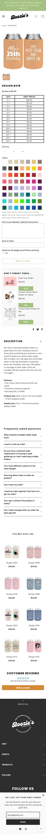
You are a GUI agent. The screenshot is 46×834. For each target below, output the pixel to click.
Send (23, 822)
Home (4, 25)
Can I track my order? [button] (13, 484)
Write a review (23, 687)
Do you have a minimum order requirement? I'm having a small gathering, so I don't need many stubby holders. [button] (21, 455)
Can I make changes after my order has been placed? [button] (21, 511)
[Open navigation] (3, 16)
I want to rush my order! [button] (14, 444)
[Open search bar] (36, 16)
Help (4, 744)
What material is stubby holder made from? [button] (20, 436)
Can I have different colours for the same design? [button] (19, 467)
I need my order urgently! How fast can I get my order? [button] (22, 492)
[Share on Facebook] (33, 329)
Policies (6, 775)
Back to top (23, 704)
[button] (6, 77)
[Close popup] (43, 795)
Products (7, 764)
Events (5, 754)
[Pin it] (41, 329)
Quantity (5, 146)
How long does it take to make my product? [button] (19, 476)
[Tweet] (37, 329)
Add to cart (23, 261)
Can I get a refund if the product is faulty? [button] (19, 502)
